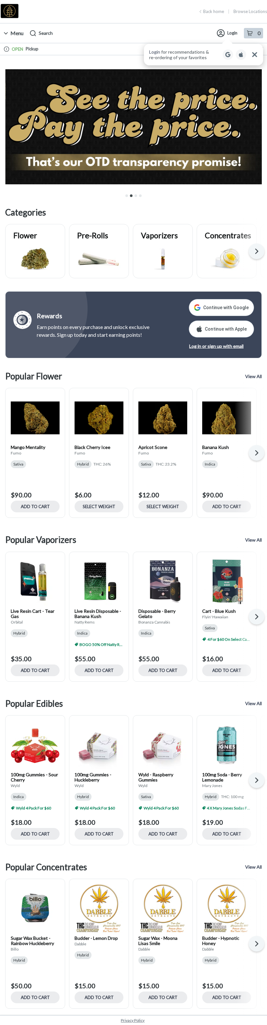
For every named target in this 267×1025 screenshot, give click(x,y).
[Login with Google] (228, 54)
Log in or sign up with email (216, 346)
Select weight (99, 506)
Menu (16, 33)
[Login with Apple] (241, 54)
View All (253, 376)
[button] (203, 54)
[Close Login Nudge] (254, 54)
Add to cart (35, 506)
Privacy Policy (133, 1020)
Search (46, 33)
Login (232, 32)
